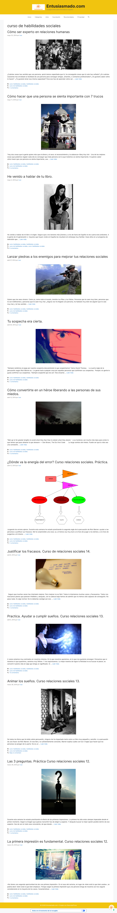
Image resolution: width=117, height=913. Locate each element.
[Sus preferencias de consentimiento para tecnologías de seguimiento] (114, 910)
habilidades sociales (32, 84)
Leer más (78, 79)
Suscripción (56, 17)
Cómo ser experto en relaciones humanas (38, 32)
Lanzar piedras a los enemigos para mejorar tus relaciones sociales (57, 256)
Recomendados (69, 17)
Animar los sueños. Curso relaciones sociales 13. (43, 681)
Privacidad (81, 17)
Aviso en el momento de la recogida (45, 911)
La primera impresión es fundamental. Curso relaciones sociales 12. (57, 841)
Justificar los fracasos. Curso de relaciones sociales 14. (48, 551)
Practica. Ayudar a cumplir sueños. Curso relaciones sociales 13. (55, 616)
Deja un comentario (15, 753)
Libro (47, 17)
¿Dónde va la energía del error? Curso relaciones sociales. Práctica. (57, 462)
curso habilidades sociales (17, 84)
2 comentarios (13, 88)
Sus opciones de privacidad (70, 911)
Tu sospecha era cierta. (25, 321)
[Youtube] (111, 907)
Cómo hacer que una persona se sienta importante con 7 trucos (55, 96)
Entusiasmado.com (65, 6)
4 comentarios (13, 313)
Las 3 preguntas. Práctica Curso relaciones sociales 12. (48, 761)
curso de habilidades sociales (18, 86)
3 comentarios (13, 898)
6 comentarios (13, 168)
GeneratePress (72, 905)
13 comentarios (14, 672)
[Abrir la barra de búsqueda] (88, 17)
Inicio (29, 17)
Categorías (38, 17)
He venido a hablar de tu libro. (30, 176)
